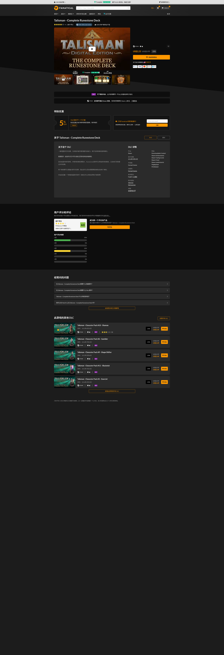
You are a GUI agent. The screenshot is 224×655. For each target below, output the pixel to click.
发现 (55, 14)
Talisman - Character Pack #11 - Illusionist (93, 366)
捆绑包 (70, 14)
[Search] (128, 8)
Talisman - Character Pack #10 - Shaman (92, 325)
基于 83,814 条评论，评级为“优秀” (121, 2)
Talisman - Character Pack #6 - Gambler (92, 339)
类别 (62, 14)
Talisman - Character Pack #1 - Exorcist (92, 379)
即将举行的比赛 (81, 14)
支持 (168, 14)
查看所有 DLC (164, 318)
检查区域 (148, 62)
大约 (150, 137)
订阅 (157, 125)
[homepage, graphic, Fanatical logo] (63, 8)
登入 (152, 8)
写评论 (109, 227)
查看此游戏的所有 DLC (112, 391)
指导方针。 (106, 215)
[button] (60, 2)
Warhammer (132, 185)
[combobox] (112, 8)
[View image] (63, 79)
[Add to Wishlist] (168, 46)
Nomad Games (132, 171)
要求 (163, 137)
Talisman (130, 182)
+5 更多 (135, 177)
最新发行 (92, 14)
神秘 (99, 14)
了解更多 (134, 101)
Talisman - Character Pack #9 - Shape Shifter (94, 352)
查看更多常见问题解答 (112, 308)
